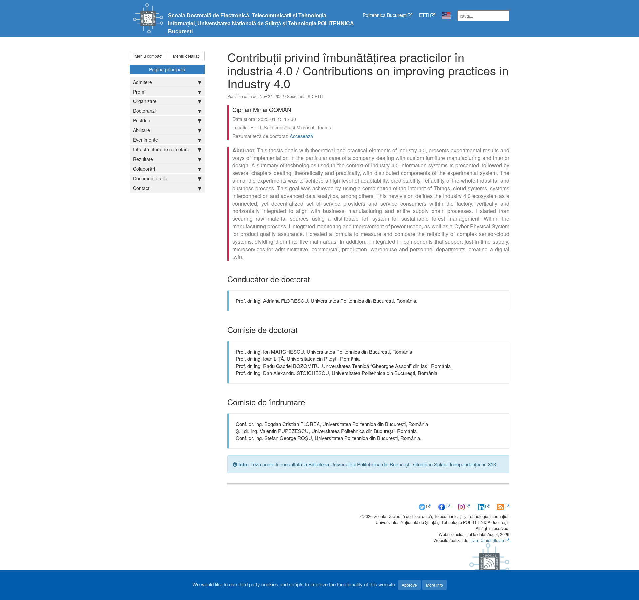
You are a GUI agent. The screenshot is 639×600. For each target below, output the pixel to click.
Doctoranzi (144, 110)
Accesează (301, 135)
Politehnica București (385, 15)
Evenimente (145, 139)
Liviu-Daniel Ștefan (486, 540)
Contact (141, 188)
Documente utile (150, 178)
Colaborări (144, 168)
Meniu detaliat (186, 56)
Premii (139, 91)
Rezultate (143, 159)
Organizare (145, 101)
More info (434, 585)
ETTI (424, 15)
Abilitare (141, 130)
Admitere (142, 82)
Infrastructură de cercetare (161, 149)
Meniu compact (148, 56)
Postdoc (141, 120)
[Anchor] (314, 279)
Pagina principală (167, 69)
